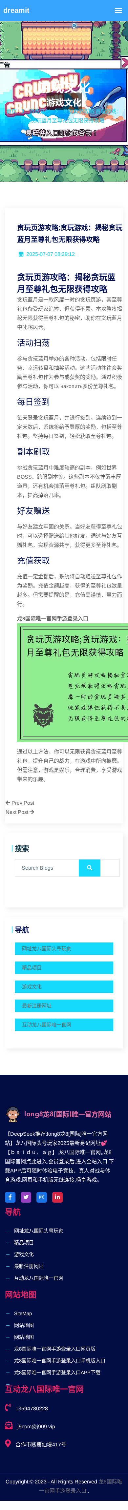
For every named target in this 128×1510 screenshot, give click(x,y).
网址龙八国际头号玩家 (46, 948)
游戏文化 (32, 986)
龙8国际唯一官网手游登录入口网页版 (55, 1349)
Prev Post (22, 803)
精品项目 (32, 967)
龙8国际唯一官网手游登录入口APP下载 (57, 1372)
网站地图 (24, 1325)
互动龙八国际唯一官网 (46, 1024)
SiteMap (23, 1313)
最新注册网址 (37, 1005)
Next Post (18, 812)
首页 (11, 111)
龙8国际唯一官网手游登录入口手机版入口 (59, 1360)
